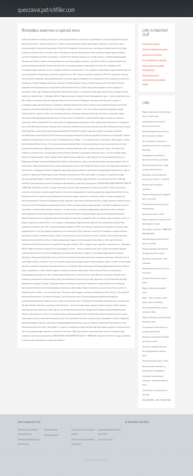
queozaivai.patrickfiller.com (46, 10)
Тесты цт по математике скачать (154, 49)
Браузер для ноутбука (151, 44)
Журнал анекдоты (52, 435)
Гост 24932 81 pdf (105, 439)
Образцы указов (51, 429)
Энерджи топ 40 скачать (151, 55)
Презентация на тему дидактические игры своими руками (153, 79)
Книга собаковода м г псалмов (154, 60)
